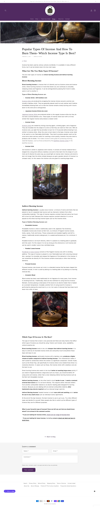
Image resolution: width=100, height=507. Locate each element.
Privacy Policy (32, 483)
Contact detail (71, 483)
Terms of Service (61, 483)
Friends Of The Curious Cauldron (50, 486)
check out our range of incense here (58, 414)
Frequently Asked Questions (68, 486)
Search (25, 483)
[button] (5, 10)
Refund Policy (41, 483)
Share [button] (25, 61)
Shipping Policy (51, 483)
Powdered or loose (30, 252)
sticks (26, 101)
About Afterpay (35, 486)
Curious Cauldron (52, 503)
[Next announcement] (95, 1)
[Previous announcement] (4, 1)
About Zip (26, 486)
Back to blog (51, 437)
